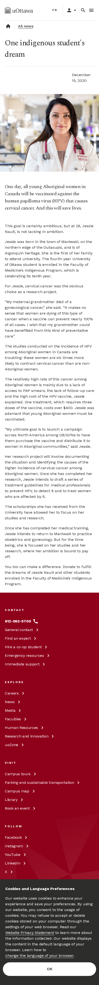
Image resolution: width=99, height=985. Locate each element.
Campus (18, 774)
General (19, 629)
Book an (17, 808)
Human (21, 727)
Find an (18, 638)
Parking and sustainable (39, 782)
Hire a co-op (23, 647)
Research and (26, 736)
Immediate (22, 664)
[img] (19, 10)
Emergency (24, 655)
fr (54, 10)
